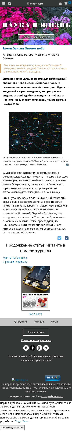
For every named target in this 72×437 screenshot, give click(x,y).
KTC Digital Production (52, 396)
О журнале (35, 3)
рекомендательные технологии (51, 384)
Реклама (39, 321)
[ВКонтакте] (67, 238)
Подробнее (21, 421)
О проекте (20, 321)
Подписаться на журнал (36, 37)
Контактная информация (36, 340)
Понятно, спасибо (12, 427)
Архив (54, 321)
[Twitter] (59, 238)
